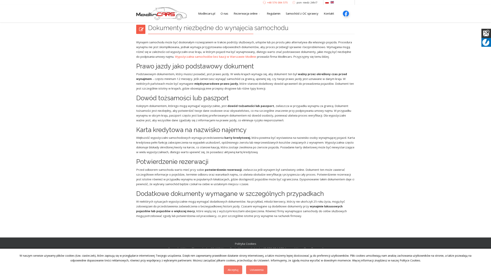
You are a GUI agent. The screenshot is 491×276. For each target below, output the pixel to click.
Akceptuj (233, 270)
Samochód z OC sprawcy (302, 13)
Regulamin (273, 13)
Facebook (345, 13)
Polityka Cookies (245, 244)
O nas (224, 13)
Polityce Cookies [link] (410, 260)
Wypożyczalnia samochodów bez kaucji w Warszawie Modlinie (215, 56)
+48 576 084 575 (277, 2)
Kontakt (329, 13)
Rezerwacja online (246, 13)
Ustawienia (257, 270)
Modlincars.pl (206, 13)
